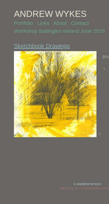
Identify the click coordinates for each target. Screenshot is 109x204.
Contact (80, 23)
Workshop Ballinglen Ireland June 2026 (59, 31)
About (60, 23)
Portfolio (23, 23)
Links (43, 23)
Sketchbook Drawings (42, 46)
